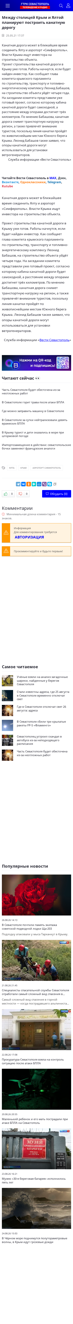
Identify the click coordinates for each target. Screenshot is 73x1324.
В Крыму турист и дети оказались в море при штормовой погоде (33, 434)
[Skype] (49, 484)
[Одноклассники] (28, 484)
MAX (52, 178)
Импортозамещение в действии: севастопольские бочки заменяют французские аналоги (36, 446)
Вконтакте (10, 182)
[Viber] (44, 484)
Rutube (7, 186)
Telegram (54, 182)
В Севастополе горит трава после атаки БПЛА (33, 402)
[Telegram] (18, 484)
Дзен (62, 178)
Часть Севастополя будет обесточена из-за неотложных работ (31, 391)
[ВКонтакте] (23, 484)
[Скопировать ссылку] (55, 484)
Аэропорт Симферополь (47, 467)
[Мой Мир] (39, 484)
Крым (23, 467)
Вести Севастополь (55, 160)
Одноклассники (33, 182)
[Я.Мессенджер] (34, 484)
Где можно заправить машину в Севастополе (33, 411)
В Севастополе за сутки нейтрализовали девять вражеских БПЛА (34, 421)
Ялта (11, 467)
